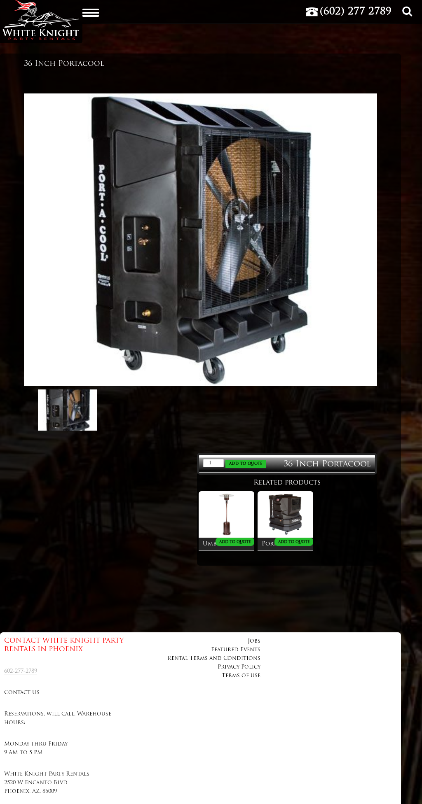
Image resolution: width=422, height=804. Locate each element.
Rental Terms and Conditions (213, 658)
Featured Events (235, 650)
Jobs (254, 641)
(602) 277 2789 (356, 12)
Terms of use (241, 675)
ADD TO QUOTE (246, 464)
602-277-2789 (20, 671)
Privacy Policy (239, 667)
